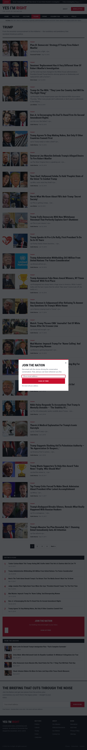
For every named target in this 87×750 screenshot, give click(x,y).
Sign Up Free (43, 381)
